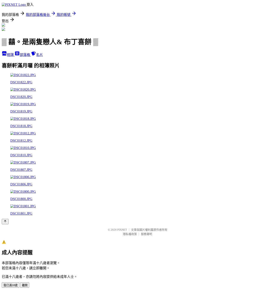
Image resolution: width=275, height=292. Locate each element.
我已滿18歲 (10, 285)
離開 (25, 285)
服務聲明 (146, 234)
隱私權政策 (130, 234)
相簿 (11, 55)
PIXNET (122, 229)
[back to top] (5, 221)
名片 (39, 55)
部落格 (25, 55)
